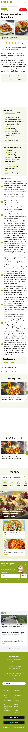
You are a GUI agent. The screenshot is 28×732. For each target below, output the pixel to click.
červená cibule (9, 152)
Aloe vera (19, 671)
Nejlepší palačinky (18, 675)
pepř (6, 140)
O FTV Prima (6, 690)
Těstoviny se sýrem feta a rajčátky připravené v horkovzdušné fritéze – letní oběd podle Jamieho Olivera (13, 534)
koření (7, 119)
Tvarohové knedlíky (9, 675)
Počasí (12, 664)
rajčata (7, 150)
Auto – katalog (18, 666)
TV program (14, 661)
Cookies (5, 704)
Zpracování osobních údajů (17, 701)
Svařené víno (21, 668)
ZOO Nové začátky (10, 666)
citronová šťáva (9, 131)
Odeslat (24, 575)
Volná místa (6, 693)
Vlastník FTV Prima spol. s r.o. (8, 707)
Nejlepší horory (7, 661)
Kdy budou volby (18, 664)
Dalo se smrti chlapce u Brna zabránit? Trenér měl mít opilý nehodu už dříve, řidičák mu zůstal (13, 625)
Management (17, 690)
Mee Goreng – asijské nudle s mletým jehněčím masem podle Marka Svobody (12, 398)
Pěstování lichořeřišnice (9, 673)
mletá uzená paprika (11, 166)
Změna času (21, 661)
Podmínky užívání (7, 700)
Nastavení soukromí (16, 711)
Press (15, 693)
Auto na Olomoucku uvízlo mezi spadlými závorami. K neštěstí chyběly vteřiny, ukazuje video (13, 641)
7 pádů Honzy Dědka (8, 668)
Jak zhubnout (9, 659)
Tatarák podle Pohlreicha (11, 671)
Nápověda (16, 704)
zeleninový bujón (10, 159)
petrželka (7, 133)
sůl (6, 138)
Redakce (16, 706)
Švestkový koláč (14, 678)
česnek (7, 129)
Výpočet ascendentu (19, 673)
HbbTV (5, 697)
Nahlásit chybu (7, 710)
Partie (8, 664)
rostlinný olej (8, 164)
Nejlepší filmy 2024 (17, 659)
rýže (6, 117)
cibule (6, 126)
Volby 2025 (15, 668)
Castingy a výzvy (17, 695)
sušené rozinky (9, 157)
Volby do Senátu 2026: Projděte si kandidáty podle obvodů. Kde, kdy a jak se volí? (13, 633)
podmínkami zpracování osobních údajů (11, 580)
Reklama (5, 695)
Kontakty (16, 697)
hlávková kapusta (10, 113)
